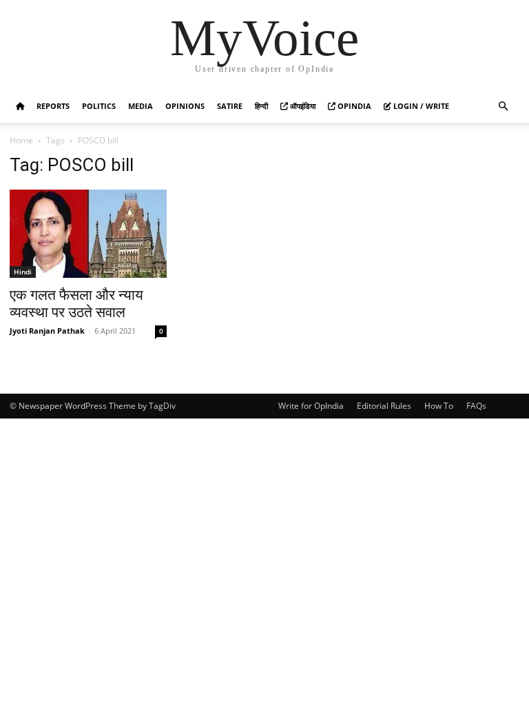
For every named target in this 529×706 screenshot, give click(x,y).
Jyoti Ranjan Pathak (47, 330)
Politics (99, 106)
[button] (502, 106)
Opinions (185, 106)
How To (438, 406)
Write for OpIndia (311, 406)
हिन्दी (261, 106)
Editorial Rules (384, 406)
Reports (53, 106)
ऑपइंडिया (301, 106)
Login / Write (420, 106)
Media (140, 106)
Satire (229, 106)
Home (21, 140)
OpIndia (353, 106)
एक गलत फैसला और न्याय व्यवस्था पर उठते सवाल (76, 304)
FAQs (476, 406)
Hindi (23, 271)
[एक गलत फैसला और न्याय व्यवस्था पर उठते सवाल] (88, 234)
